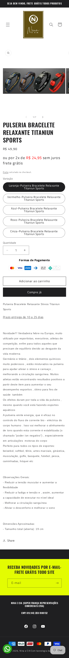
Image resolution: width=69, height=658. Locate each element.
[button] (7, 24)
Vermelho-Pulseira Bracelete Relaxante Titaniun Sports (34, 198)
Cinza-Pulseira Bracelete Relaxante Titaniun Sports (34, 232)
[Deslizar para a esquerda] (26, 117)
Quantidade (9, 243)
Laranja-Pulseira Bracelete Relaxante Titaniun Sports (34, 186)
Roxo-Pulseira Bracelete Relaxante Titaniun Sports (34, 221)
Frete (5, 172)
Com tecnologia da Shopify (45, 650)
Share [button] (11, 540)
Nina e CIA (25, 650)
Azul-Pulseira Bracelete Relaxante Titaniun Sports (34, 209)
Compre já (34, 292)
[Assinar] (57, 583)
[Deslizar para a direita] (43, 117)
